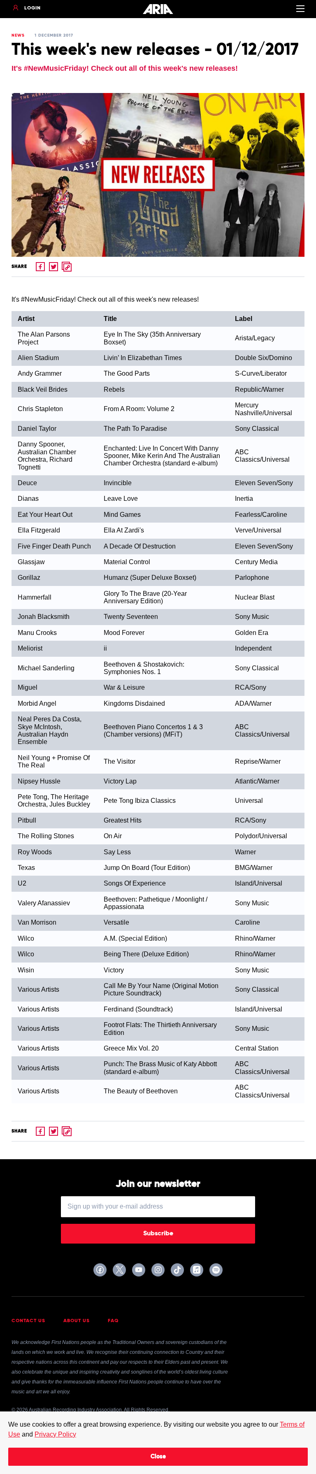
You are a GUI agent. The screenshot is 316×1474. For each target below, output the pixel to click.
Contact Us (28, 1320)
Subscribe (158, 1233)
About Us (76, 1320)
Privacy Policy (55, 1434)
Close (158, 1457)
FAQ (113, 1320)
